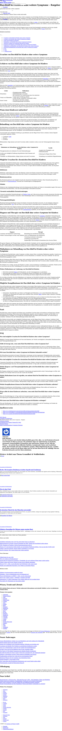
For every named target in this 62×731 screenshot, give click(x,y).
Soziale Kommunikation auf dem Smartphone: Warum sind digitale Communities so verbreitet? (22, 683)
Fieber (17, 115)
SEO (4, 624)
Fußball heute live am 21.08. (7, 557)
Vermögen (5, 627)
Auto (4, 602)
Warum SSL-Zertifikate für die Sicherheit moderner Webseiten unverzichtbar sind (19, 644)
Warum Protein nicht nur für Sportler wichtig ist (11, 642)
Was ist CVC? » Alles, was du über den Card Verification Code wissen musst (18, 564)
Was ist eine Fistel (5, 489)
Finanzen (5, 606)
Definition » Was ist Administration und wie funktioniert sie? (14, 574)
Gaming (5, 601)
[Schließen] (12, 10)
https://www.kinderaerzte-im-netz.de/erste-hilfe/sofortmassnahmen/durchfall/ (21, 411)
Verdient (5, 628)
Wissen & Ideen (7, 596)
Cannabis (5, 617)
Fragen (43, 29)
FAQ (6, 50)
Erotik (4, 620)
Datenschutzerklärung (8, 729)
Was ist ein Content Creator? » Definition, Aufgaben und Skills (15, 577)
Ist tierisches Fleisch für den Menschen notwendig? (15, 510)
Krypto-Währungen (45, 631)
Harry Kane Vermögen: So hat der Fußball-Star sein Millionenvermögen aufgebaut (19, 682)
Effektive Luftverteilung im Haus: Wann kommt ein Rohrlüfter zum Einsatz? (18, 654)
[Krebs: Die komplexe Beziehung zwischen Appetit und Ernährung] (2, 456)
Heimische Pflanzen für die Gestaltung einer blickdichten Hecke (15, 657)
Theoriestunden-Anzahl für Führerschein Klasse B (12, 662)
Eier (13, 204)
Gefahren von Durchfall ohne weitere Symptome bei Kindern (17, 39)
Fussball (5, 598)
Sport (4, 611)
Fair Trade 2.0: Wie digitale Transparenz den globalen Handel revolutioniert (18, 651)
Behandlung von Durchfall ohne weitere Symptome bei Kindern (17, 41)
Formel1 (5, 623)
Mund (40, 294)
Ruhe (15, 272)
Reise (4, 605)
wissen (35, 22)
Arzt (9, 71)
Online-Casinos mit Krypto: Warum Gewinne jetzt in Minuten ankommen (17, 562)
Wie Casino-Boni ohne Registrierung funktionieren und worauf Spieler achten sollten (20, 661)
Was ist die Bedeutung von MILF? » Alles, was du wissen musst (15, 576)
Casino (4, 619)
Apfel (10, 136)
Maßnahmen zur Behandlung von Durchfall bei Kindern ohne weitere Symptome (21, 46)
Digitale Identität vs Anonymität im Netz (9, 659)
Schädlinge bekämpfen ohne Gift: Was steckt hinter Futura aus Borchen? (17, 541)
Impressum (5, 727)
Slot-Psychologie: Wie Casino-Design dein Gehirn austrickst (14, 550)
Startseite (5, 726)
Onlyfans (5, 616)
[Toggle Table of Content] (1, 35)
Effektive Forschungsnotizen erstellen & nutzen (11, 572)
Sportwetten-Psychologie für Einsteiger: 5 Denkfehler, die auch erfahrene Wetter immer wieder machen (24, 560)
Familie (5, 604)
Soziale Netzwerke (7, 621)
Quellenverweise (8, 51)
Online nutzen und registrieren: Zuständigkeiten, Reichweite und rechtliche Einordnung (21, 681)
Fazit (5, 48)
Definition (5, 700)
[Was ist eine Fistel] (5, 475)
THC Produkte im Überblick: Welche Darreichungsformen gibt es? (16, 545)
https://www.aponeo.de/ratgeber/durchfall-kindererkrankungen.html (19, 413)
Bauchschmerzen (12, 181)
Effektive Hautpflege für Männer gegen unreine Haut (16, 529)
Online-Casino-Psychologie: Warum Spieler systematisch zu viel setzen (17, 548)
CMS (4, 625)
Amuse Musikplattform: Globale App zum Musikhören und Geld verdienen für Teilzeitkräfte (22, 641)
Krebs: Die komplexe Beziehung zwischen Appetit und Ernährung (20, 469)
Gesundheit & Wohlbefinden (6, 467)
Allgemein (5, 594)
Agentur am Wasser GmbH (12, 723)
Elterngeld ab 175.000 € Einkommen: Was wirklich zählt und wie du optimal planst (20, 579)
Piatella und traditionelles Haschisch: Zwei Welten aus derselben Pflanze (17, 565)
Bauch (37, 220)
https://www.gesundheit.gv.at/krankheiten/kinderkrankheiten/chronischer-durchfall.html (24, 412)
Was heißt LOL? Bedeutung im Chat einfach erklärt (12, 581)
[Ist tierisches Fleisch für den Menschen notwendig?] (6, 496)
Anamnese (42, 215)
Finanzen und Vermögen (37, 632)
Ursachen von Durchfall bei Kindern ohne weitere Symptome (17, 37)
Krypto (4, 612)
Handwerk (5, 608)
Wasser (49, 68)
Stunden (46, 105)
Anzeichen (10, 85)
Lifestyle (5, 609)
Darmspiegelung (27, 209)
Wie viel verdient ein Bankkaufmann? (9, 558)
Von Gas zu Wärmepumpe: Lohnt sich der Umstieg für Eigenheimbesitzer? (18, 647)
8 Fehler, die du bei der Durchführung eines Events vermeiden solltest (16, 649)
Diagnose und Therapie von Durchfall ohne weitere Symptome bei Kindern (20, 44)
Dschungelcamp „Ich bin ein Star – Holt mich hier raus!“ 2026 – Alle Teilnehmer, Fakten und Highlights (25, 679)
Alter (4, 597)
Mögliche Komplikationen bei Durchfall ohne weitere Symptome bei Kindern (20, 47)
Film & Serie (6, 600)
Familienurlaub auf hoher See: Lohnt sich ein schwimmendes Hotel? (16, 656)
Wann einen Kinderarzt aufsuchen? (11, 40)
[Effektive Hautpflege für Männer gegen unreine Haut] (6, 515)
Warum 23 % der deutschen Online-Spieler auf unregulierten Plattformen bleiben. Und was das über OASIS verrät (27, 546)
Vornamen (5, 712)
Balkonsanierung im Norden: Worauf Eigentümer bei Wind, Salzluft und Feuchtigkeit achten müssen (24, 543)
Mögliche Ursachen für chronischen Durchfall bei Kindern (16, 43)
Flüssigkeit (45, 78)
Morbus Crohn (26, 194)
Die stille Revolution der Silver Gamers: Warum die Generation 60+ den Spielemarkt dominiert (22, 652)
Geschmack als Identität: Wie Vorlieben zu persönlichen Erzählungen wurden (18, 646)
